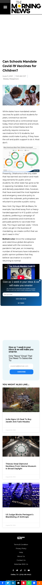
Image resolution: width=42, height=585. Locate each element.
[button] (21, 283)
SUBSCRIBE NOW (21, 299)
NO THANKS (21, 303)
